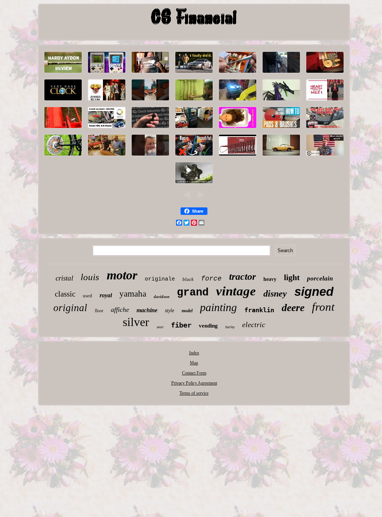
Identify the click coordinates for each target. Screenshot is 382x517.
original (70, 307)
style (169, 310)
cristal (64, 278)
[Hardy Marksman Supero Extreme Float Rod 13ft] (63, 73)
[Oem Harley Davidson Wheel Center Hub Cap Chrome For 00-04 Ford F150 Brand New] (194, 184)
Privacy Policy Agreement (194, 383)
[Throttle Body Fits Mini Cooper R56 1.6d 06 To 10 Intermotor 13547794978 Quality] (194, 73)
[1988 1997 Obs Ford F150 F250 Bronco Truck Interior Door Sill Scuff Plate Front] (281, 73)
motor (122, 275)
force (211, 278)
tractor (242, 276)
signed (314, 291)
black (188, 279)
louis (90, 277)
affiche (120, 309)
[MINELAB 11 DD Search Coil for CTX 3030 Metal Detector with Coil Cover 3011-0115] (150, 73)
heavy (269, 279)
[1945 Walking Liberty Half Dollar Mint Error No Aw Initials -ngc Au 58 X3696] (325, 101)
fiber (181, 325)
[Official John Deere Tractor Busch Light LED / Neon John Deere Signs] (237, 101)
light (292, 277)
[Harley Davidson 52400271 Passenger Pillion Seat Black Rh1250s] (325, 129)
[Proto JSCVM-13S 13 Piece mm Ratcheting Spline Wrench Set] (237, 156)
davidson (161, 296)
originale (160, 279)
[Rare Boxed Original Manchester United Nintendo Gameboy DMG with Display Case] (106, 73)
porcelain (320, 278)
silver (136, 322)
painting (218, 307)
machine (147, 310)
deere (293, 307)
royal (106, 295)
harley (230, 327)
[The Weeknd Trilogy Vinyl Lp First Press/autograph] (194, 156)
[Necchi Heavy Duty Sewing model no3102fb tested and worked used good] (150, 156)
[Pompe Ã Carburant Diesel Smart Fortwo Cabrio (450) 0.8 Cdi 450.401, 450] (106, 129)
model (187, 310)
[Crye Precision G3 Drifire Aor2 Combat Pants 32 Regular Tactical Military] (325, 156)
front (323, 306)
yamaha (132, 293)
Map (194, 363)
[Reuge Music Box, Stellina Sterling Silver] (325, 73)
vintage (236, 291)
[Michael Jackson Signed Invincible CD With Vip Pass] (106, 101)
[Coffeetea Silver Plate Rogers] (237, 73)
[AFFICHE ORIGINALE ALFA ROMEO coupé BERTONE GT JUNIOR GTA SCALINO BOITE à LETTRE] (281, 156)
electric (253, 324)
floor (99, 310)
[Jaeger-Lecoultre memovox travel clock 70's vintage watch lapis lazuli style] (63, 101)
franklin (259, 310)
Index (194, 352)
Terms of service (194, 393)
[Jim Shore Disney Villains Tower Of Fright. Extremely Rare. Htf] (281, 101)
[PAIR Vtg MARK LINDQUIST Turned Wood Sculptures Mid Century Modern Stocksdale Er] (194, 101)
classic (65, 293)
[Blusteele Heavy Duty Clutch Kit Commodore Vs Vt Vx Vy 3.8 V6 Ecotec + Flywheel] (150, 129)
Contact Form (194, 373)
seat (160, 327)
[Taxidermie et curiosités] (106, 156)
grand (193, 292)
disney (275, 293)
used (87, 295)
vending (208, 326)
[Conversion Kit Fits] (63, 156)
